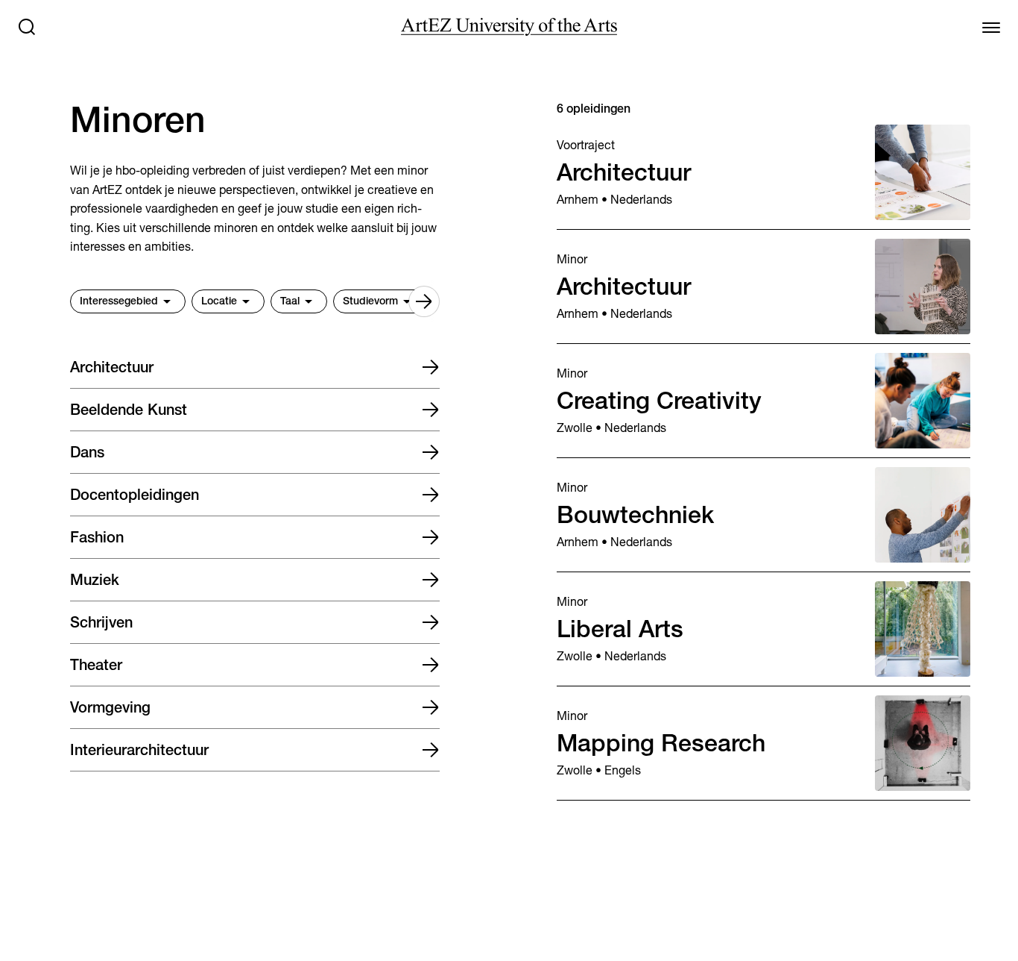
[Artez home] (509, 27)
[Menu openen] (991, 27)
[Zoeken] (27, 27)
